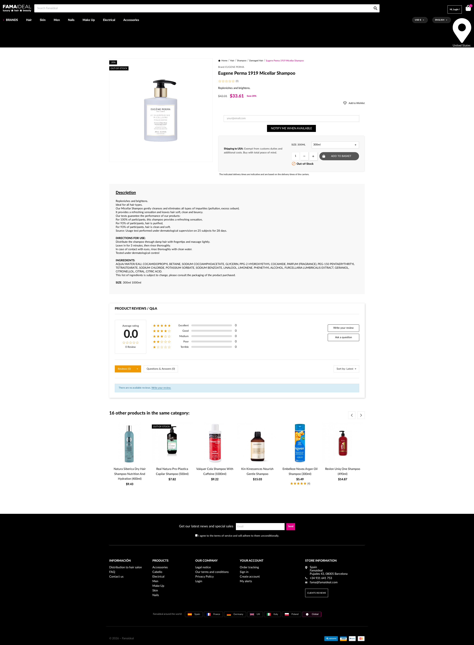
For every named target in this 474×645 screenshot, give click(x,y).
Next (361, 415)
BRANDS (12, 20)
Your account (251, 560)
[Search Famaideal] (376, 4)
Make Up (89, 20)
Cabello (157, 572)
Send (290, 526)
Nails (71, 20)
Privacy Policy (204, 576)
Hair (29, 20)
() (470, 6)
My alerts (246, 581)
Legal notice (203, 567)
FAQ (112, 572)
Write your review (343, 328)
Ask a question (343, 337)
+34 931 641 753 (321, 578)
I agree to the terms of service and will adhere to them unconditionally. (238, 536)
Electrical (109, 20)
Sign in (244, 572)
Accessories (131, 20)
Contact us (116, 576)
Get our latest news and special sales (206, 526)
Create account (250, 576)
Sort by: (341, 369)
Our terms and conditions (212, 572)
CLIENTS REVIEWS (316, 593)
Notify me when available (291, 128)
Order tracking (249, 567)
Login (198, 581)
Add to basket (341, 156)
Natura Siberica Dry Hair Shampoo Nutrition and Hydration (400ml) (130, 473)
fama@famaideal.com (324, 582)
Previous (352, 415)
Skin (43, 20)
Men (57, 20)
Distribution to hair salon (125, 567)
